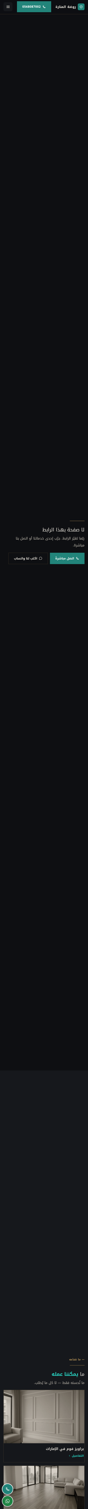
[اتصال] (7, 1489)
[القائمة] (7, 6)
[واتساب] (7, 1501)
